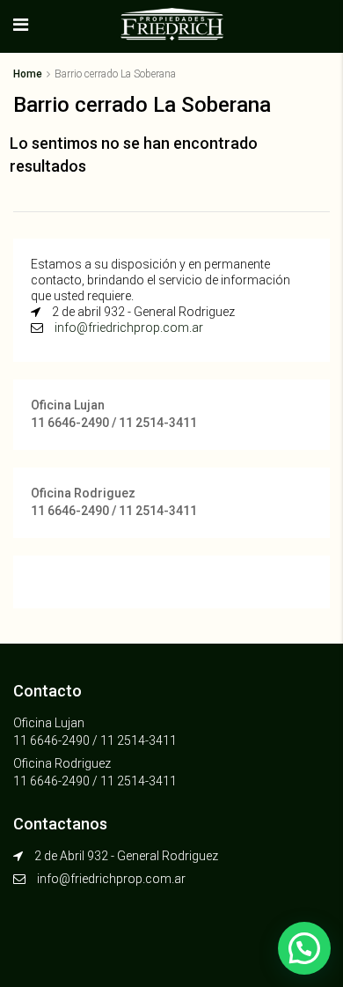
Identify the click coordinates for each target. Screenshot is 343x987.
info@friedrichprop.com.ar (129, 327)
